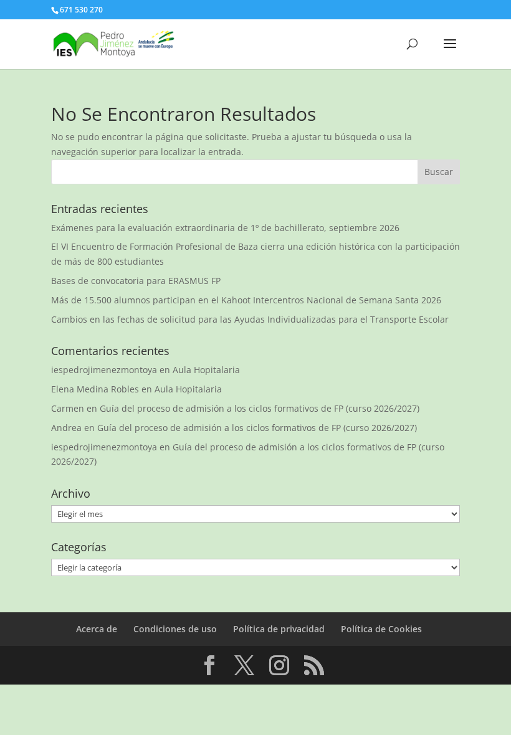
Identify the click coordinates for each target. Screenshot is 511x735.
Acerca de (96, 629)
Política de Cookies (381, 629)
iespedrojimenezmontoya (104, 370)
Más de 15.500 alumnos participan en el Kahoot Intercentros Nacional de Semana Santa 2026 (246, 300)
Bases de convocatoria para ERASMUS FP (136, 281)
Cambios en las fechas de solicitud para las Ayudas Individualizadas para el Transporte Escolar (250, 319)
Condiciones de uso (175, 629)
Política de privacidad (279, 629)
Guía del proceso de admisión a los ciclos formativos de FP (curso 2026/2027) (259, 408)
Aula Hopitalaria (206, 370)
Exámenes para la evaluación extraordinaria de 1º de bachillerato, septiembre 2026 (225, 228)
